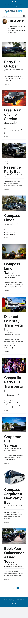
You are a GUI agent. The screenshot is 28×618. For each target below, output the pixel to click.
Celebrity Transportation (14, 334)
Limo (9, 123)
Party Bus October (12, 64)
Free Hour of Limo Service (12, 114)
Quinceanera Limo (11, 566)
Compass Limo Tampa (12, 268)
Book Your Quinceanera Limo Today (14, 555)
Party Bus (13, 123)
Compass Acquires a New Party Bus (13, 496)
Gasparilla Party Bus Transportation (13, 384)
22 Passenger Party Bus (13, 167)
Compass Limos (12, 217)
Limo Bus (18, 69)
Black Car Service (18, 223)
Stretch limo (19, 566)
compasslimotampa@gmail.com (14, 6)
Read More (6, 84)
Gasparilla (19, 394)
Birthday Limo (19, 564)
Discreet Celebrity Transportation (13, 323)
